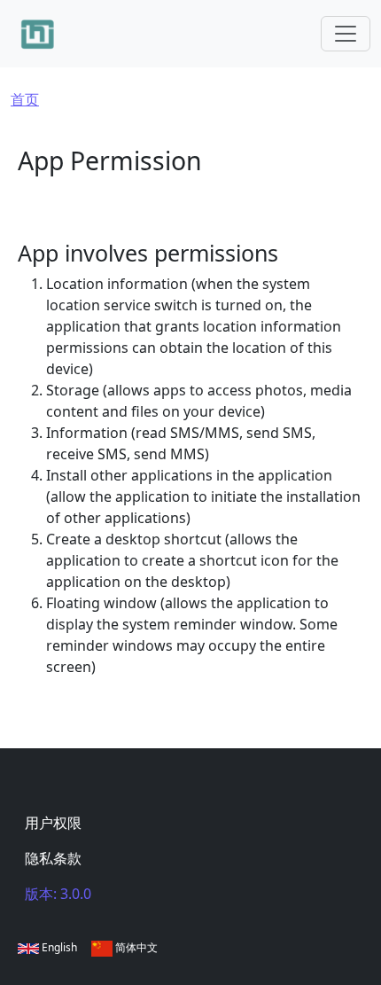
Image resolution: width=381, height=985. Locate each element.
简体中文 (135, 947)
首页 (25, 99)
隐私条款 (53, 858)
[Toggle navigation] (345, 33)
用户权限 (53, 823)
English (58, 947)
